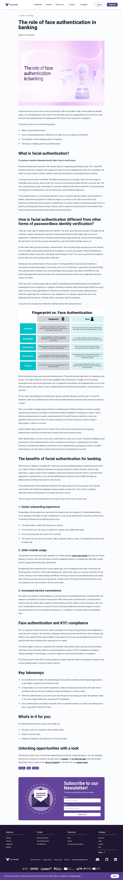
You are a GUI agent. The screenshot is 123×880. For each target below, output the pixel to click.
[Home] (11, 4)
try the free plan (79, 759)
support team (82, 762)
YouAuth (35, 768)
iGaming (8, 841)
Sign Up (112, 5)
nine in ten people (79, 555)
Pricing (71, 4)
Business (22, 768)
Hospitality (9, 844)
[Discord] (97, 859)
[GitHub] (106, 859)
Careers (100, 844)
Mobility (8, 847)
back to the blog (27, 15)
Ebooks (70, 841)
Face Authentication (43, 841)
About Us (101, 838)
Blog (28, 768)
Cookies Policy (47, 859)
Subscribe (82, 814)
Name (66, 797)
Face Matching (41, 844)
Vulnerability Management (80, 859)
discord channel (52, 762)
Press (100, 841)
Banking (8, 838)
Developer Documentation (76, 844)
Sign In (99, 5)
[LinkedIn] (115, 859)
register (64, 759)
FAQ (99, 847)
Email (65, 805)
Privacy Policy (58, 859)
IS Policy (66, 859)
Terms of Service (35, 859)
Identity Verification (43, 838)
